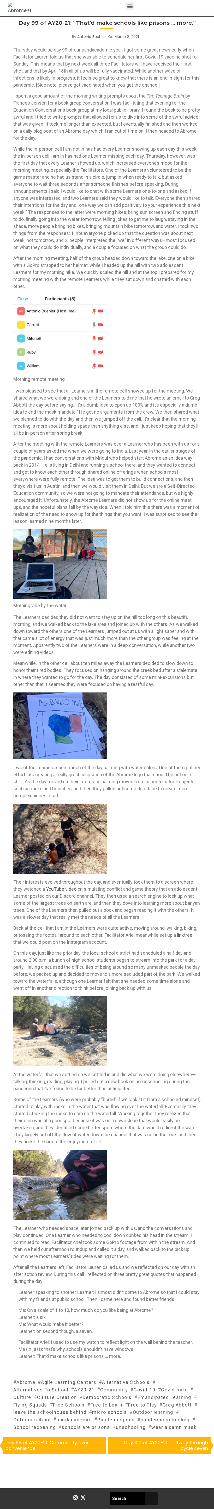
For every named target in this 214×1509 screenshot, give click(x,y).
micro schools (109, 1412)
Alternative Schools (126, 1382)
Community (114, 1389)
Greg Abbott (177, 1405)
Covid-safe (174, 1389)
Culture (22, 1397)
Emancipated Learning (164, 1397)
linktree (184, 935)
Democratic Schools (107, 1397)
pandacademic (74, 1419)
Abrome (25, 1382)
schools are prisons (86, 1427)
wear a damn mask (174, 1427)
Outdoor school (32, 1419)
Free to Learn (107, 1405)
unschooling (131, 1427)
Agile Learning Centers (68, 1382)
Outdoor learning (153, 1412)
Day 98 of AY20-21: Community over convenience (47, 1445)
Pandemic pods (116, 1419)
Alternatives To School (40, 1389)
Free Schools (69, 1405)
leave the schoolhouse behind (49, 1412)
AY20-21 (84, 1389)
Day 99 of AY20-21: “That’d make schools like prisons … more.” (107, 23)
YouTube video (61, 889)
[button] (130, 6)
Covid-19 (144, 1389)
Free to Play (142, 1405)
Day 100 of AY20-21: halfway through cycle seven (166, 1445)
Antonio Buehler (91, 36)
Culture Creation (57, 1397)
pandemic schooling (165, 1419)
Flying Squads (30, 1405)
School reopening (34, 1427)
